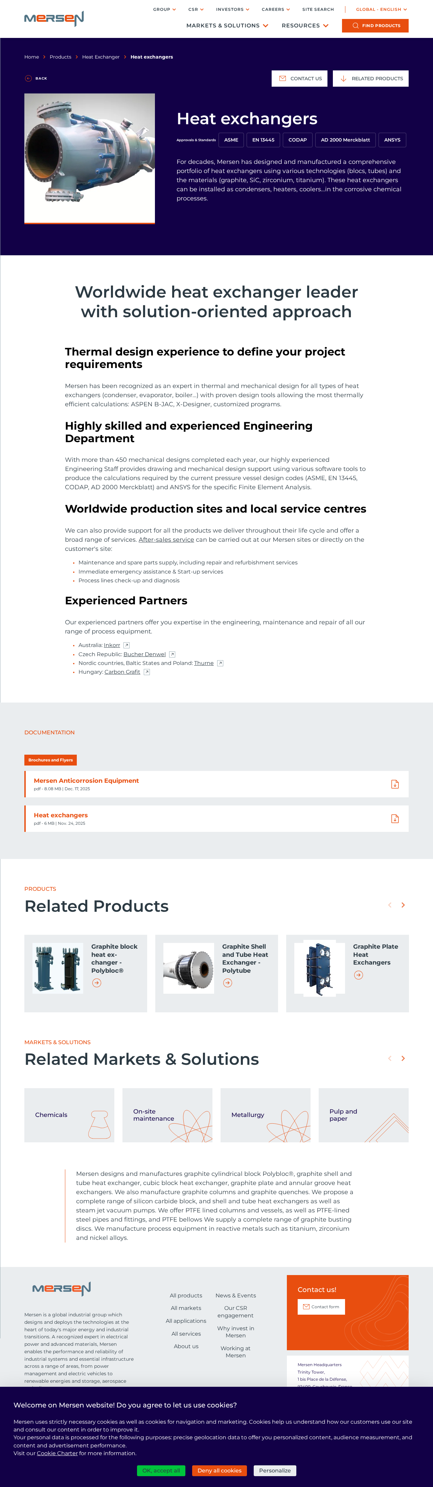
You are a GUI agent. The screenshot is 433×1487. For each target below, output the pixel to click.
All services (186, 1334)
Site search (318, 9)
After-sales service (166, 539)
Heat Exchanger (101, 57)
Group (161, 9)
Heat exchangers (61, 815)
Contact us (306, 79)
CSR (193, 9)
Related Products (377, 79)
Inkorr (112, 645)
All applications (186, 1321)
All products (186, 1295)
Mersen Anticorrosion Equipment (86, 780)
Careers (273, 9)
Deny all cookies (220, 1470)
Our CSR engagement (236, 1312)
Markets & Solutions (223, 25)
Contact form (325, 1306)
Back (41, 78)
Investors (230, 9)
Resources (301, 25)
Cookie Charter (57, 1453)
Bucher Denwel (144, 654)
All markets (186, 1308)
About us (186, 1346)
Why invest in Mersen (235, 1332)
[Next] (403, 905)
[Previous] (389, 905)
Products (60, 57)
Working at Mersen (236, 1352)
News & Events (235, 1295)
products (381, 25)
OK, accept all (161, 1470)
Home (31, 57)
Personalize (275, 1470)
